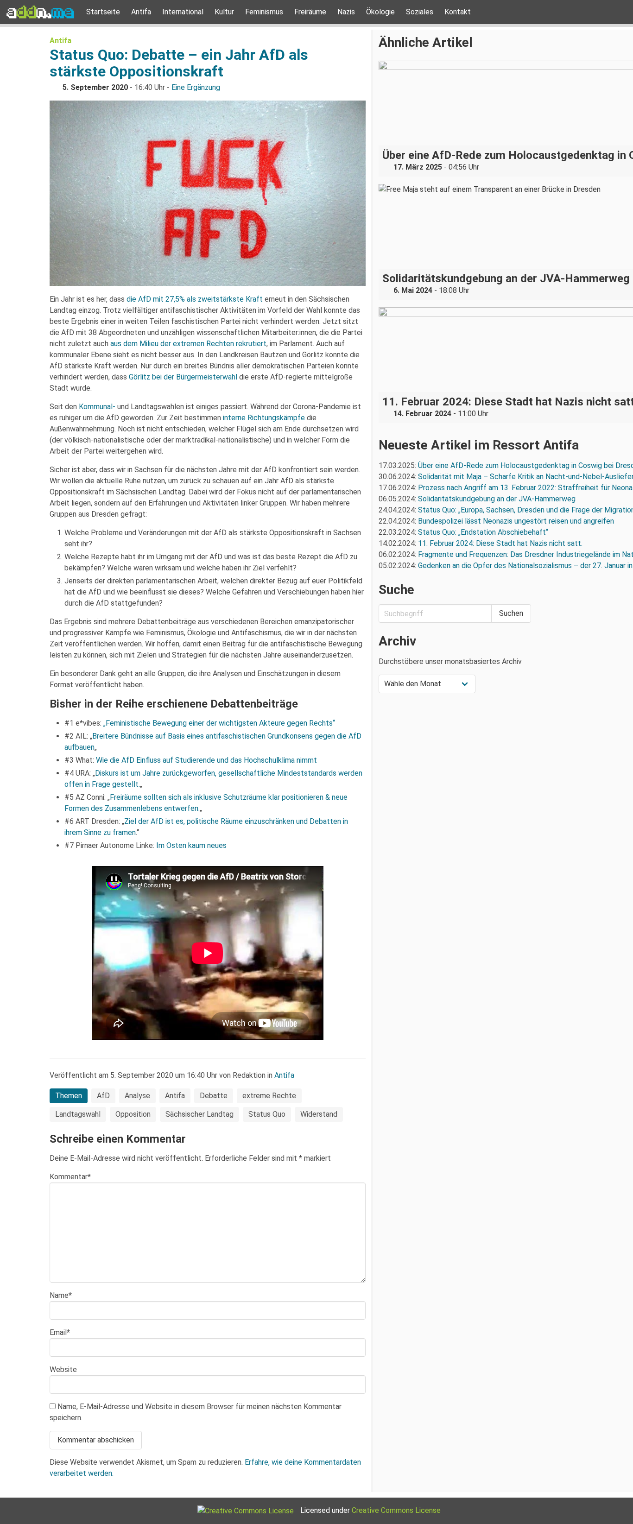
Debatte (214, 1095)
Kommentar (70, 1176)
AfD (103, 1095)
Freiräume (310, 11)
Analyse (137, 1095)
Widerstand (318, 1114)
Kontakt (457, 11)
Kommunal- (97, 406)
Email (60, 1332)
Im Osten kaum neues (191, 845)
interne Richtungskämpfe (264, 417)
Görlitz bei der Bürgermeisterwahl (183, 377)
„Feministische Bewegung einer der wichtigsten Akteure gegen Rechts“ (219, 723)
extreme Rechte (269, 1095)
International (182, 11)
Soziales (419, 11)
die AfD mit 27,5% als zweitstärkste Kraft (195, 299)
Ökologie (380, 11)
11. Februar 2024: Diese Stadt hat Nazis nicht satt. (501, 543)
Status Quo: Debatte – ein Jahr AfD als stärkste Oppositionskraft (179, 63)
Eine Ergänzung (195, 87)
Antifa (141, 11)
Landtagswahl (78, 1114)
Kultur (224, 11)
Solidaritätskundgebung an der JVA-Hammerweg (497, 498)
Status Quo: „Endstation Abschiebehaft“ (483, 532)
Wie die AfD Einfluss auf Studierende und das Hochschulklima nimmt (206, 760)
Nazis (346, 11)
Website (63, 1369)
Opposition (133, 1114)
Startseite (103, 11)
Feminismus (264, 11)
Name (61, 1295)
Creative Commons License (396, 1510)
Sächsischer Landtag (199, 1114)
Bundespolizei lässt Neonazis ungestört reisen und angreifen (516, 521)
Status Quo (266, 1114)
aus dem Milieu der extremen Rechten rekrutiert (188, 343)
